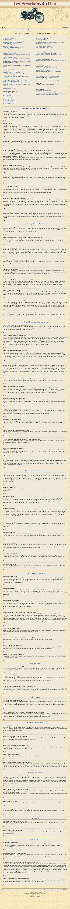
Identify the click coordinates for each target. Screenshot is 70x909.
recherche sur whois (26, 865)
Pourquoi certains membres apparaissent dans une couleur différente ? (50, 44)
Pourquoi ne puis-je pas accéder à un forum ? (12, 79)
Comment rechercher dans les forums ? (44, 66)
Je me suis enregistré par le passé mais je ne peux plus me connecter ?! (18, 44)
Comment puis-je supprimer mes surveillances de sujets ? (48, 80)
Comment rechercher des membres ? (43, 70)
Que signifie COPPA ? (7, 39)
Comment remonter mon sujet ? (9, 88)
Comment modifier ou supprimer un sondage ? (12, 77)
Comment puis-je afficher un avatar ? (10, 62)
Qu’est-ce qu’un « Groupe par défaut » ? (44, 46)
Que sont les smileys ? (7, 95)
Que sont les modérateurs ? (41, 39)
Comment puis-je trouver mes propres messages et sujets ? (48, 71)
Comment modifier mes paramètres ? (10, 53)
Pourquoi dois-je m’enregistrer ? (9, 38)
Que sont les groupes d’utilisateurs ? (43, 40)
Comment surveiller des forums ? (42, 78)
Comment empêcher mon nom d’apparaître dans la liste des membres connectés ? (17, 55)
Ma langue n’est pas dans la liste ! (10, 59)
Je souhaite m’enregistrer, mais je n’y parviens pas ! (13, 40)
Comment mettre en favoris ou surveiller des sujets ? (47, 77)
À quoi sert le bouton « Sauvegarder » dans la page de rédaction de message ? (16, 85)
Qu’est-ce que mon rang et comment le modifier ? (13, 63)
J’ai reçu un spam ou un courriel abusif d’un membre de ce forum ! (49, 54)
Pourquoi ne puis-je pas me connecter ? (11, 43)
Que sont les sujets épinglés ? (9, 100)
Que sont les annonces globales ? (10, 98)
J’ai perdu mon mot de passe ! (9, 46)
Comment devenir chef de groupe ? (43, 43)
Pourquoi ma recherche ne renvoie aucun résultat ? (46, 67)
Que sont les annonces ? (8, 99)
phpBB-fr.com (37, 895)
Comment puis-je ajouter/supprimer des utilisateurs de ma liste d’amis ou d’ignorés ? (51, 61)
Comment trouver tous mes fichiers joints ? (44, 86)
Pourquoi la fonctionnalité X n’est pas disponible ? (46, 91)
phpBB (46, 273)
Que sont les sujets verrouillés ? (9, 102)
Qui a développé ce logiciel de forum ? (43, 90)
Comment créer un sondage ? (9, 75)
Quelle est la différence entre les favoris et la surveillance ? (48, 76)
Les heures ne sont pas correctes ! (10, 57)
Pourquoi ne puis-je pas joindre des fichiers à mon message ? (15, 80)
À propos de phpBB (7, 846)
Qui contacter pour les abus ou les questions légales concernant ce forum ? (51, 93)
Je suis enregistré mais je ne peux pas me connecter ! (14, 42)
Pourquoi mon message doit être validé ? (11, 86)
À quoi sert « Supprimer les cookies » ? (11, 48)
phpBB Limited (39, 844)
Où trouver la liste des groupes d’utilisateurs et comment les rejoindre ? (50, 42)
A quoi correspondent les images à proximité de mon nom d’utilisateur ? (17, 61)
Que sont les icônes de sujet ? (9, 103)
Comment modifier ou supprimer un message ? (12, 72)
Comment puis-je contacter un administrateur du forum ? (47, 94)
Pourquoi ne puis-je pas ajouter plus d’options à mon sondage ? (16, 76)
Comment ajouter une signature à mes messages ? (13, 73)
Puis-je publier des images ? (8, 96)
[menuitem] (4, 28)
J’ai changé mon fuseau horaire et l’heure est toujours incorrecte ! (16, 58)
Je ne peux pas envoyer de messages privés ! (45, 52)
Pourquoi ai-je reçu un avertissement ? (11, 81)
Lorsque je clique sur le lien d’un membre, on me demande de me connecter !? (18, 66)
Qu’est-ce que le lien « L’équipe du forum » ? (45, 47)
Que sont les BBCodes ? (8, 92)
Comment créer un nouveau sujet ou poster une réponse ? (15, 71)
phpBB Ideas (8, 856)
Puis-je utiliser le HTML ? (8, 94)
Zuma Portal (38, 892)
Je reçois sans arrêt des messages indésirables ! (46, 53)
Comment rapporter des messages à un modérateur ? (14, 82)
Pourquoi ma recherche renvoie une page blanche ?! (46, 69)
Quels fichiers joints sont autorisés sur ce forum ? (46, 84)
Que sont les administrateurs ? (42, 38)
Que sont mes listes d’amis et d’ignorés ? (44, 59)
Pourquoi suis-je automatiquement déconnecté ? (13, 47)
